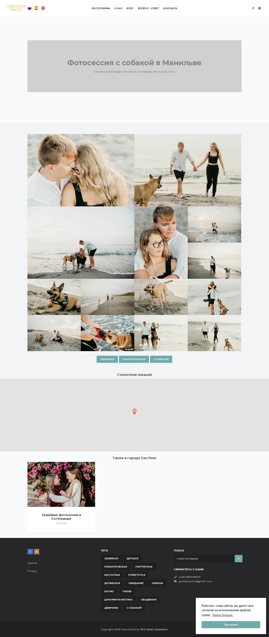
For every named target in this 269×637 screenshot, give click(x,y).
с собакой (161, 359)
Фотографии (101, 8)
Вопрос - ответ (148, 8)
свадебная (148, 599)
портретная (143, 566)
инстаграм (112, 575)
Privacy (32, 571)
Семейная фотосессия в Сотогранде (61, 516)
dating (109, 591)
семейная (107, 359)
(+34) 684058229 (190, 577)
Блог (130, 8)
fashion (157, 583)
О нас (118, 8)
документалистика (118, 599)
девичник (111, 607)
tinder (126, 591)
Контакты (170, 8)
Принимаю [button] (231, 624)
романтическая (134, 359)
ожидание (135, 583)
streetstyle (136, 575)
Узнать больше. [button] (222, 615)
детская (132, 558)
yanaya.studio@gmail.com (195, 581)
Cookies (32, 563)
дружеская (112, 583)
